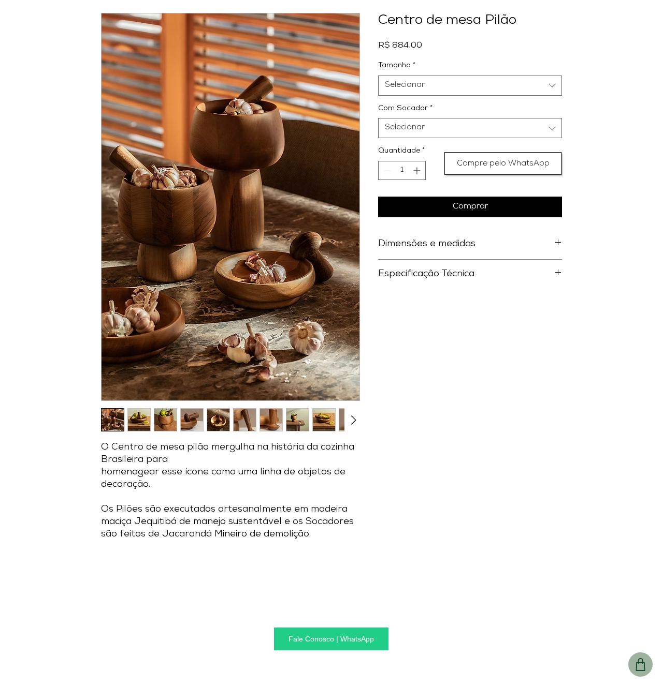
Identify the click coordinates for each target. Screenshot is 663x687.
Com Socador (405, 108)
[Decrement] (386, 170)
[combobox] (470, 86)
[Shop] (640, 664)
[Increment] (417, 170)
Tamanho (396, 66)
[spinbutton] (402, 170)
